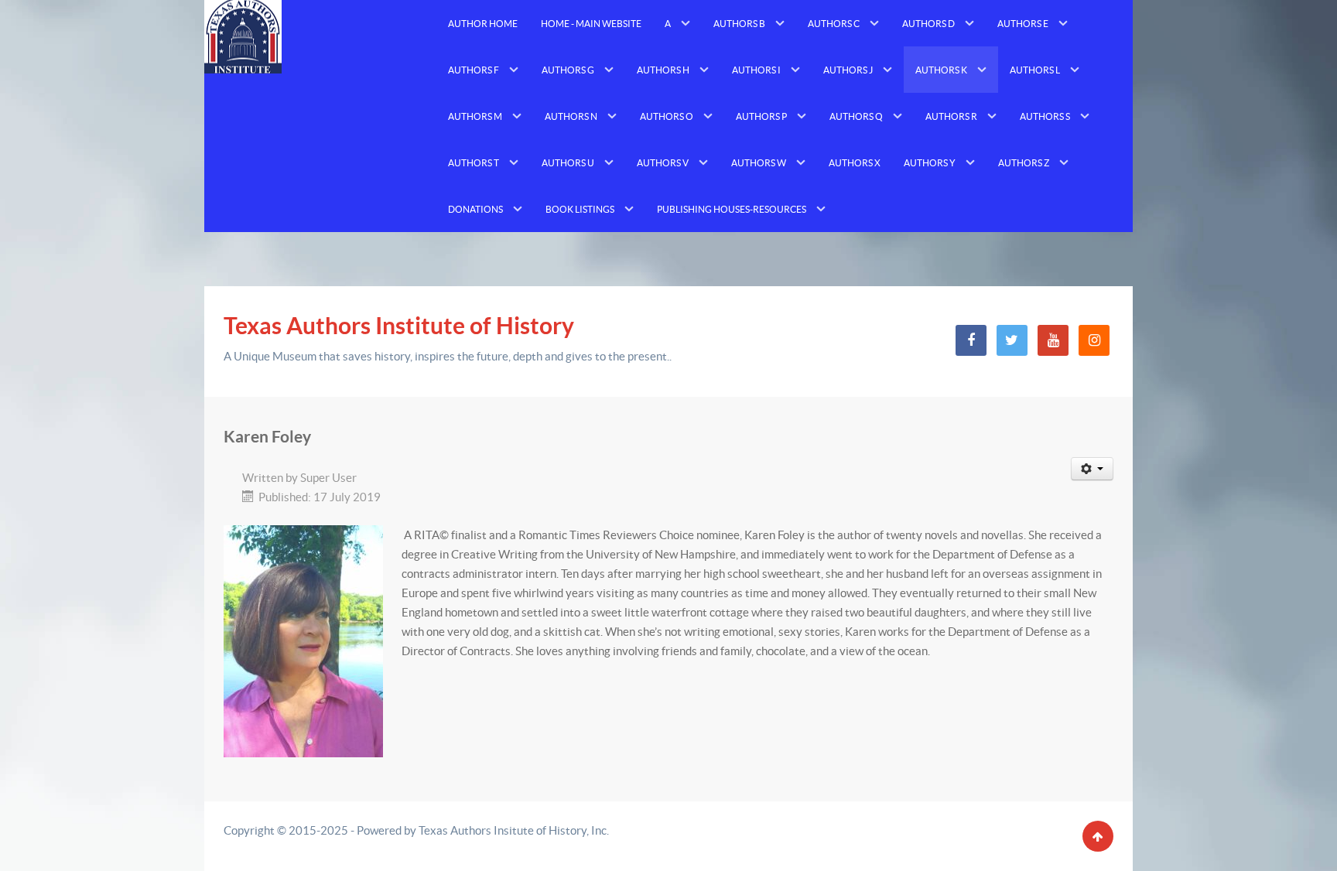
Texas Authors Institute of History (399, 326)
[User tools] (1092, 468)
